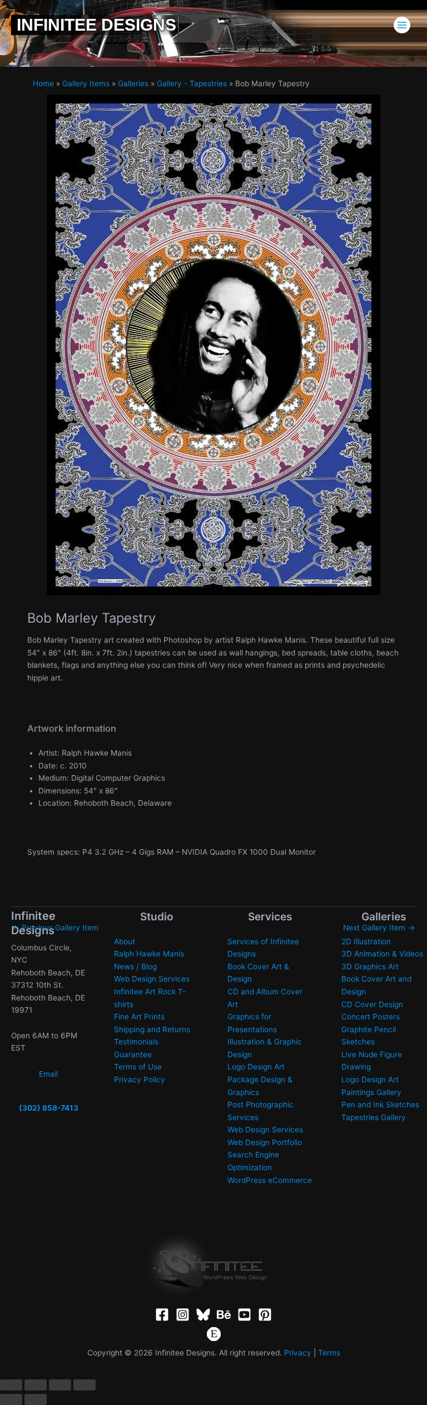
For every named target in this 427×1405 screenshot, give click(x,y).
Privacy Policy (139, 1079)
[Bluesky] (203, 1315)
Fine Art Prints (139, 1016)
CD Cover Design (372, 1004)
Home (43, 83)
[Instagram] (183, 1315)
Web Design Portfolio (264, 1142)
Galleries (133, 83)
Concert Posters (370, 1016)
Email (48, 1073)
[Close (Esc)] (84, 1385)
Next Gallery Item (379, 927)
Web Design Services (152, 978)
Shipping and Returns (152, 1029)
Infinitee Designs (96, 25)
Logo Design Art (256, 1066)
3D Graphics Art (370, 966)
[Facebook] (162, 1315)
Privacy (297, 1352)
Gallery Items (86, 83)
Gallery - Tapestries (192, 83)
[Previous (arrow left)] (11, 1399)
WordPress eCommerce (269, 1180)
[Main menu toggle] (402, 25)
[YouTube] (244, 1315)
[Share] (60, 1385)
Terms (329, 1352)
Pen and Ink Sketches (380, 1104)
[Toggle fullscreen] (35, 1385)
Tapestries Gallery (373, 1117)
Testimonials (136, 1041)
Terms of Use (138, 1066)
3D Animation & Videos (382, 953)
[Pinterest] (265, 1315)
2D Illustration (366, 941)
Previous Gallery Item (55, 927)
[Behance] (224, 1315)
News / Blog (135, 966)
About (124, 941)
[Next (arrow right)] (35, 1399)
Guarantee (133, 1054)
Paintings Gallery (371, 1092)
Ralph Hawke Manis (149, 953)
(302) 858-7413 (48, 1107)
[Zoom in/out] (11, 1385)
